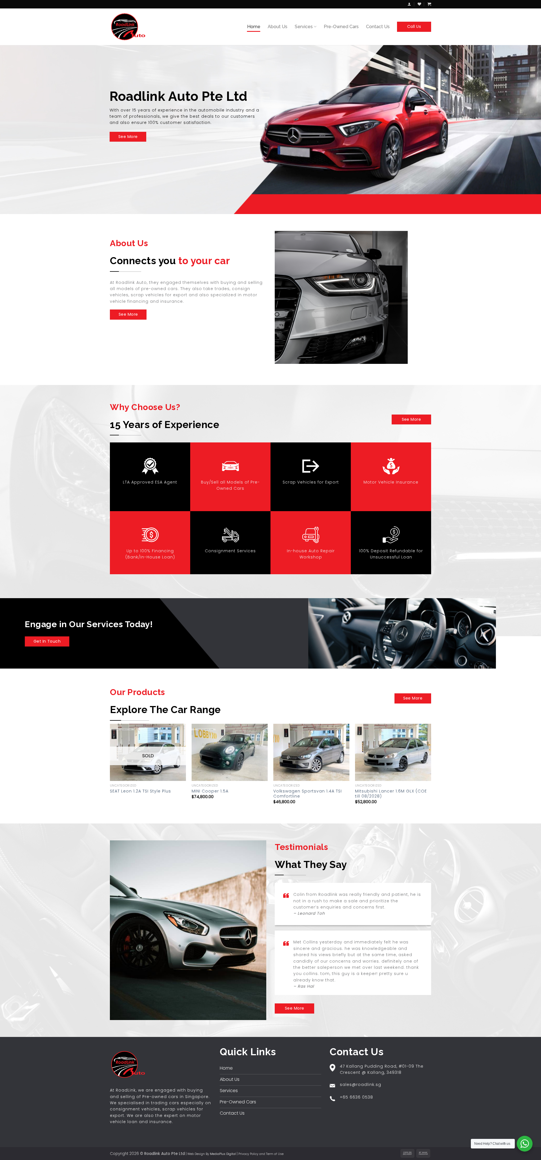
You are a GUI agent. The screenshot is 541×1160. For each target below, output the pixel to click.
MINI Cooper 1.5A (210, 791)
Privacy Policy (248, 1154)
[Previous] (110, 768)
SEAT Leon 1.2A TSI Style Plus (140, 791)
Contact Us (378, 26)
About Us (277, 26)
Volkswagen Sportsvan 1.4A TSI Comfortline (307, 794)
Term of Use (274, 1154)
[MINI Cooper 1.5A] (230, 752)
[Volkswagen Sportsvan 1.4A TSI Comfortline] (311, 752)
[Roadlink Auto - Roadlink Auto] (129, 26)
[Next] (431, 768)
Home (253, 26)
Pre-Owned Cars (341, 26)
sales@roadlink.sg (360, 1084)
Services (304, 26)
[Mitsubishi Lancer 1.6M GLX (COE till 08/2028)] (393, 752)
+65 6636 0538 (356, 1097)
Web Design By (211, 1154)
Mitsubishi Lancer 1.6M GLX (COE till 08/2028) (391, 794)
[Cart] (429, 4)
